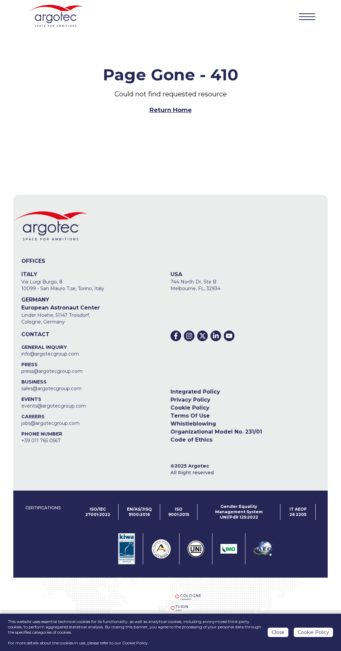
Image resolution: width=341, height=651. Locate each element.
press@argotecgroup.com (52, 371)
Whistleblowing (193, 424)
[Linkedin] (215, 336)
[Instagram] (189, 336)
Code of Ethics (191, 440)
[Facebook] (175, 336)
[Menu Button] (307, 16)
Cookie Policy (189, 408)
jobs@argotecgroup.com (50, 423)
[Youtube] (229, 336)
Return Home (171, 110)
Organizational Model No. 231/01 (216, 432)
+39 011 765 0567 (41, 441)
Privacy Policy (190, 400)
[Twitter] (202, 336)
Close (278, 632)
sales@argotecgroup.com (51, 389)
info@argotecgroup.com (50, 354)
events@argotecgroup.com (53, 406)
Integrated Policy (195, 392)
